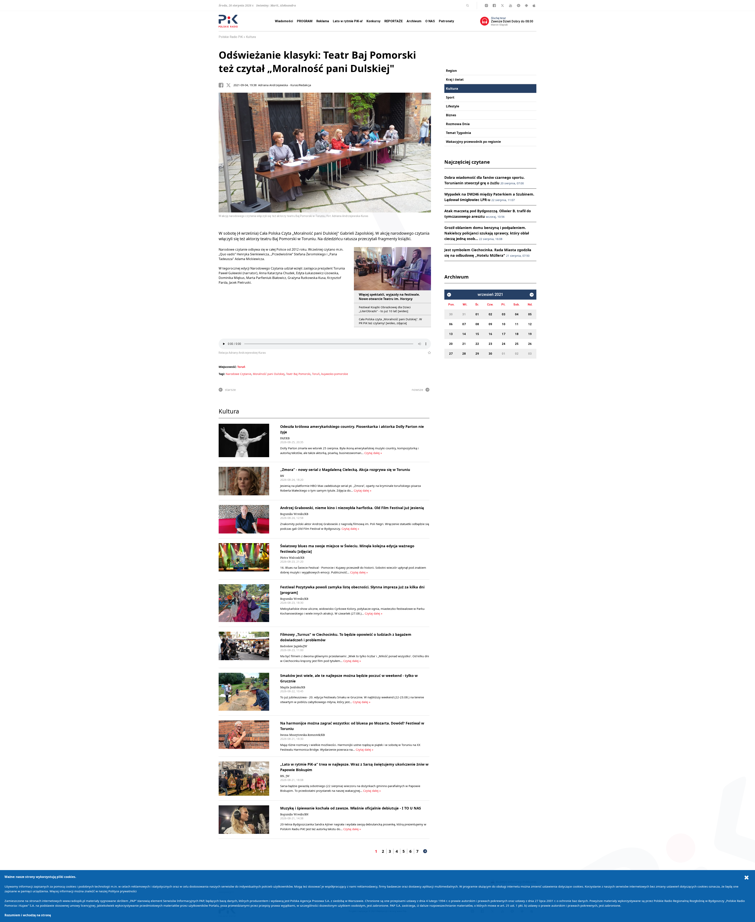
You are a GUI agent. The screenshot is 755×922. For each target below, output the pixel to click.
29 (477, 353)
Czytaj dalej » (373, 453)
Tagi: (222, 374)
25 (516, 344)
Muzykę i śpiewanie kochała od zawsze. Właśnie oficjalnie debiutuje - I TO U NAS (350, 808)
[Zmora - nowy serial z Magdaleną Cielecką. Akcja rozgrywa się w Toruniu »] (244, 481)
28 (464, 353)
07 (464, 324)
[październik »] (532, 295)
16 (490, 334)
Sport (450, 97)
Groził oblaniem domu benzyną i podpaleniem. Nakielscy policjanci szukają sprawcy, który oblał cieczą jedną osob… (486, 233)
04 (516, 314)
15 (477, 334)
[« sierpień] (449, 295)
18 (516, 334)
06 (451, 324)
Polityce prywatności (122, 891)
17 (503, 334)
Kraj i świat (455, 79)
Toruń (241, 367)
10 (503, 324)
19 (530, 334)
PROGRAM (304, 21)
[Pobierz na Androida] (526, 5)
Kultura (251, 37)
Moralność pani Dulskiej (269, 374)
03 (503, 314)
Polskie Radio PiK (231, 37)
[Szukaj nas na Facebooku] (494, 5)
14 (464, 334)
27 (451, 353)
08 (477, 324)
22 (477, 344)
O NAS (430, 21)
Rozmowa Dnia (458, 124)
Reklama (322, 21)
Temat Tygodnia (458, 133)
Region (451, 70)
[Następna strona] (425, 851)
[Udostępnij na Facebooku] (222, 85)
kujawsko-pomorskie (334, 374)
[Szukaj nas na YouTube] (510, 5)
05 (530, 314)
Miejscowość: (228, 367)
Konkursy (373, 21)
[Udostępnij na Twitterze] (230, 85)
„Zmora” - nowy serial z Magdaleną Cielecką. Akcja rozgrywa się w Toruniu (345, 469)
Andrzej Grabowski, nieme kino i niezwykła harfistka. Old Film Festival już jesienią (352, 507)
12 (530, 324)
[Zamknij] (746, 877)
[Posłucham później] (427, 352)
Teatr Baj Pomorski (298, 374)
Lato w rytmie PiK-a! (348, 21)
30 (451, 314)
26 (530, 344)
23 (490, 344)
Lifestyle (452, 106)
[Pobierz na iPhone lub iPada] (534, 5)
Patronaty (446, 21)
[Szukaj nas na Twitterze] (502, 5)
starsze (230, 390)
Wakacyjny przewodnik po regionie (473, 141)
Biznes (451, 115)
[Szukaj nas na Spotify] (518, 5)
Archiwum (414, 21)
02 (490, 314)
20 (451, 344)
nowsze (417, 390)
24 (503, 344)
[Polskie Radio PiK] (228, 21)
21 (464, 344)
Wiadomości (284, 21)
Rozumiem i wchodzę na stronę (28, 915)
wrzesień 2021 (490, 294)
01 (477, 314)
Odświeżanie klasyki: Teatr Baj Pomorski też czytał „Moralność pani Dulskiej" (317, 61)
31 (464, 314)
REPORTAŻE (393, 21)
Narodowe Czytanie (238, 374)
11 (516, 324)
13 (451, 334)
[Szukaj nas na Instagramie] (486, 5)
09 (490, 324)
